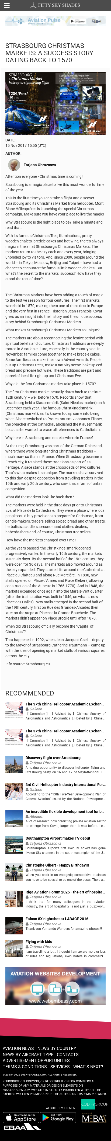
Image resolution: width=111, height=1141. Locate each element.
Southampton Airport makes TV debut (58, 838)
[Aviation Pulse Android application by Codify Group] (60, 1117)
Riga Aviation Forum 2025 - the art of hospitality (66, 892)
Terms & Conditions (25, 1066)
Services (60, 1066)
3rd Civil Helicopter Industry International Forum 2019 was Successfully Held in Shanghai (66, 785)
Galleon (35, 709)
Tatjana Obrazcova (40, 165)
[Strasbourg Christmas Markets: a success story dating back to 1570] (55, 103)
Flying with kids (39, 942)
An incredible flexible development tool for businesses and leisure (66, 812)
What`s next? (88, 1066)
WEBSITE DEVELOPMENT (61, 1108)
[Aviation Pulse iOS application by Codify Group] (21, 1117)
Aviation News (18, 1048)
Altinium (36, 816)
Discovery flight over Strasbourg (53, 758)
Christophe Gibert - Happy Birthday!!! (57, 865)
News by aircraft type (28, 1054)
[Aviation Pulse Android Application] (55, 21)
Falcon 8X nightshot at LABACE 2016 (57, 919)
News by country (56, 1048)
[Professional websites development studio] (55, 988)
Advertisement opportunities (36, 1060)
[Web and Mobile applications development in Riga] (94, 1104)
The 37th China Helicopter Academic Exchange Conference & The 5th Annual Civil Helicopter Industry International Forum (66, 704)
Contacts (68, 1054)
